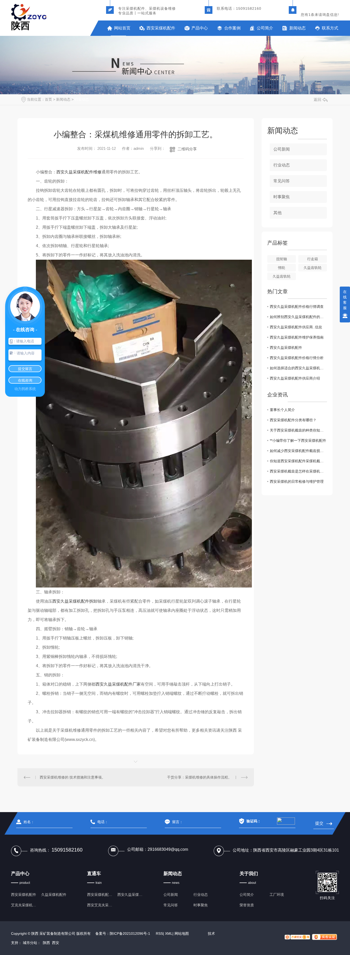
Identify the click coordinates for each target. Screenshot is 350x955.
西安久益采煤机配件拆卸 (74, 601)
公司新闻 (281, 149)
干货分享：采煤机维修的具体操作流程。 (199, 777)
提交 (319, 823)
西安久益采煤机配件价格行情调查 (297, 307)
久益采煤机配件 (53, 895)
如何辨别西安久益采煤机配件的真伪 (298, 317)
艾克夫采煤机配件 (24, 905)
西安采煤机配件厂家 (100, 895)
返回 (317, 99)
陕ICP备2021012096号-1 (130, 933)
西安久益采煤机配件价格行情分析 (297, 358)
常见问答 (281, 181)
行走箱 (312, 259)
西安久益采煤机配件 (286, 347)
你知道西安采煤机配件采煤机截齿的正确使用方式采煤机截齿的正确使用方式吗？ (298, 461)
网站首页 (122, 28)
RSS (159, 933)
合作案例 (232, 28)
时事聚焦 (281, 197)
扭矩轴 (281, 259)
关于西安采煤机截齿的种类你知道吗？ (298, 430)
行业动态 (82, 99)
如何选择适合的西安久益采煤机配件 (298, 368)
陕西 (46, 943)
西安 (55, 943)
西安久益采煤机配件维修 (78, 172)
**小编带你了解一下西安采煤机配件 (298, 440)
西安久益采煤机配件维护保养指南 (297, 337)
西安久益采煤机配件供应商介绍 (295, 378)
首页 (48, 99)
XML (168, 933)
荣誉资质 (247, 905)
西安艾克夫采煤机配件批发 (100, 905)
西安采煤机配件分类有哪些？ (293, 420)
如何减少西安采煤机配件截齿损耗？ (298, 451)
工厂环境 (277, 895)
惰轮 (281, 268)
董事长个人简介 (282, 410)
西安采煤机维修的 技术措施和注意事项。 (72, 777)
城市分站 (30, 943)
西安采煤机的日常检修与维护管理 (297, 481)
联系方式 (330, 28)
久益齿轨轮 (313, 268)
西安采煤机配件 (161, 28)
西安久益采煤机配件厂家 (118, 684)
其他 (277, 213)
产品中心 (199, 28)
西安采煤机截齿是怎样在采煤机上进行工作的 (298, 471)
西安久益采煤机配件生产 (130, 895)
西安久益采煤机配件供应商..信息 (296, 327)
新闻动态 (297, 28)
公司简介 (265, 28)
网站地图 (181, 933)
